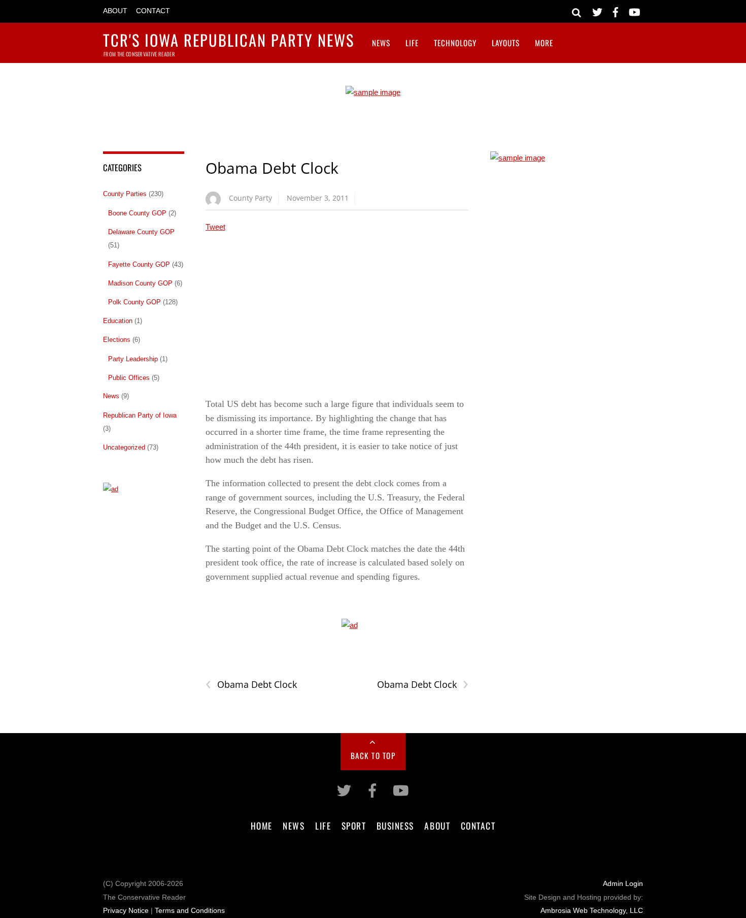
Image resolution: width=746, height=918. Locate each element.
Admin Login (623, 884)
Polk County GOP (134, 302)
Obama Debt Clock (272, 167)
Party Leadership (133, 359)
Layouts (506, 42)
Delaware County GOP (141, 232)
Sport (354, 825)
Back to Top (373, 755)
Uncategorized (124, 447)
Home (262, 825)
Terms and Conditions (190, 910)
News (381, 42)
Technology (455, 42)
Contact (153, 11)
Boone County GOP (137, 213)
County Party (250, 198)
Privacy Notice (126, 910)
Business (395, 825)
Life (412, 42)
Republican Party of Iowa (140, 415)
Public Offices (129, 378)
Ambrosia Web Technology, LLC (591, 910)
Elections (116, 339)
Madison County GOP (140, 283)
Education (117, 321)
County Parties (125, 194)
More (544, 42)
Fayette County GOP (139, 264)
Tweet (215, 227)
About (115, 11)
